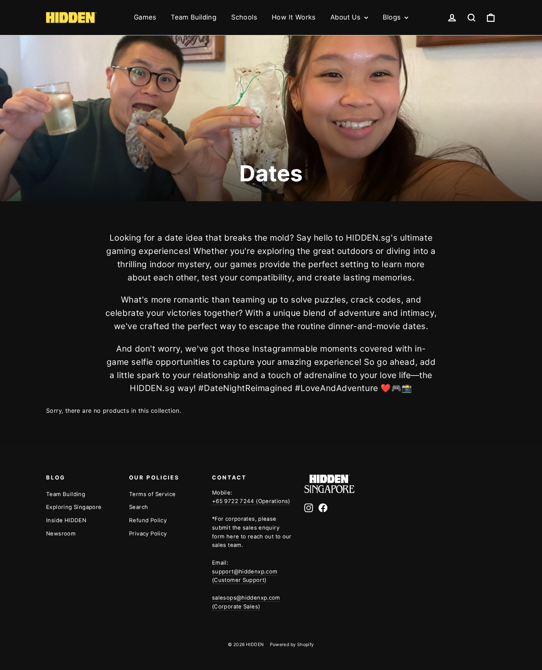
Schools (244, 17)
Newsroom (61, 533)
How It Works (294, 17)
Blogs (393, 17)
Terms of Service (152, 494)
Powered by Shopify (292, 644)
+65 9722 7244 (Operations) (251, 501)
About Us (346, 17)
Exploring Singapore (74, 507)
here (232, 536)
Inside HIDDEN (66, 520)
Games (145, 17)
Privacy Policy (148, 533)
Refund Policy (148, 520)
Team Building (193, 17)
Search (138, 507)
